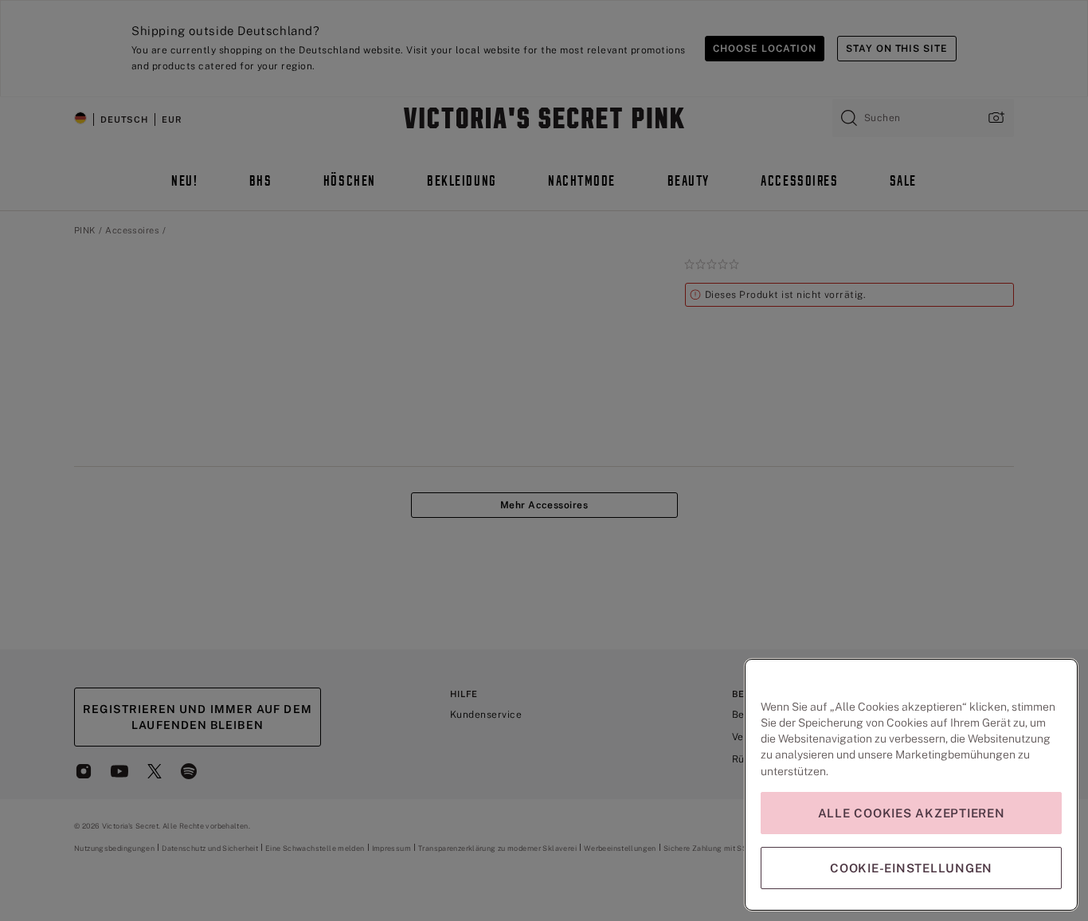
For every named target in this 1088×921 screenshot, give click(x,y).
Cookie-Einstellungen (911, 868)
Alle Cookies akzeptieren (911, 813)
